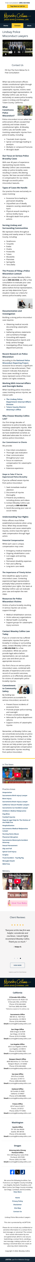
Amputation (7, 792)
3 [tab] (20, 958)
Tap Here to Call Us (17, 6)
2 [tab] (17, 958)
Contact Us (17, 1211)
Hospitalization (8, 825)
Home (6, 26)
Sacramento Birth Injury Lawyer (14, 795)
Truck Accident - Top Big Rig (13, 858)
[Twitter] (17, 1172)
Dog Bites (6, 814)
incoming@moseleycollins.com (20, 1024)
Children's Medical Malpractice (14, 811)
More (29, 26)
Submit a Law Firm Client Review (17, 972)
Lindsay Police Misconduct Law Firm (17, 17)
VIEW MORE (17, 965)
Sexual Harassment (10, 845)
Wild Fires (6, 864)
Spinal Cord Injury (9, 852)
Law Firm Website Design (17, 1259)
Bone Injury (6, 798)
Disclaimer (17, 1205)
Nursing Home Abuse (10, 834)
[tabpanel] (17, 935)
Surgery (5, 855)
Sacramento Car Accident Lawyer (15, 808)
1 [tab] (14, 958)
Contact (17, 26)
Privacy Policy (17, 1201)
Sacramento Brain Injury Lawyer (15, 802)
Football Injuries (8, 817)
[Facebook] (12, 1172)
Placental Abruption (10, 837)
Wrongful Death (8, 861)
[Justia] (22, 1172)
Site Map (17, 1208)
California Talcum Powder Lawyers (15, 805)
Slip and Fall (7, 848)
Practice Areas (8, 789)
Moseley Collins (24, 1251)
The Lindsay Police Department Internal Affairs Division (18, 402)
